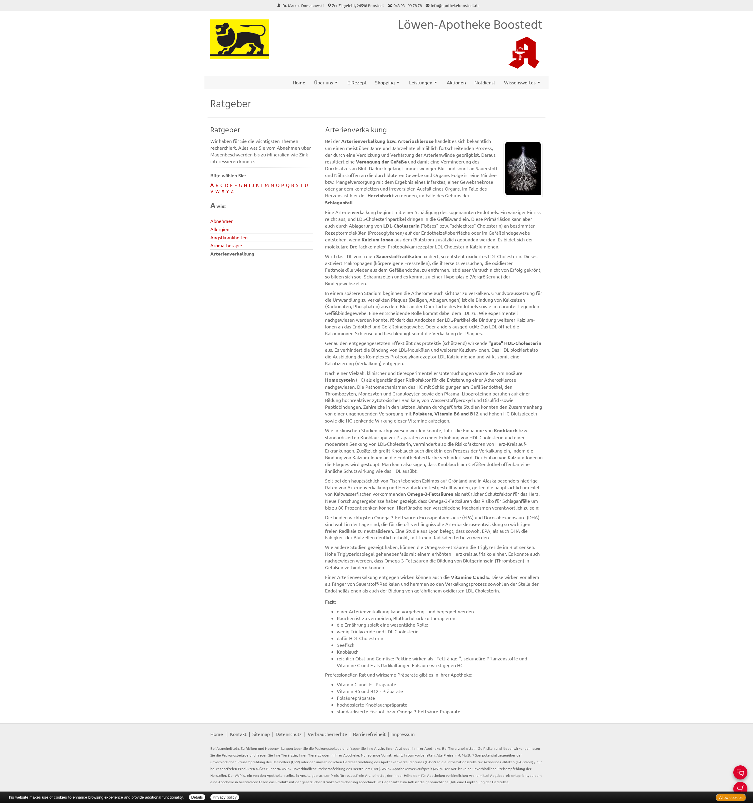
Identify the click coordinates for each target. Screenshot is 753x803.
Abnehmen (222, 221)
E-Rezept (356, 82)
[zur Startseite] (239, 39)
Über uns (323, 82)
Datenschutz (289, 734)
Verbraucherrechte (327, 734)
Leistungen (420, 82)
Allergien (219, 229)
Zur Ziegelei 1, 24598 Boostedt (358, 5)
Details (197, 797)
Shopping (385, 82)
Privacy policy (225, 797)
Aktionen (456, 82)
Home (299, 82)
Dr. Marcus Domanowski (303, 5)
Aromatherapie (226, 245)
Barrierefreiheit (369, 734)
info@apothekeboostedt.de (455, 5)
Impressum (403, 734)
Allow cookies (731, 797)
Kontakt (238, 734)
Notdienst (484, 82)
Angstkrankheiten (229, 237)
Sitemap (261, 734)
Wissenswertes (520, 82)
